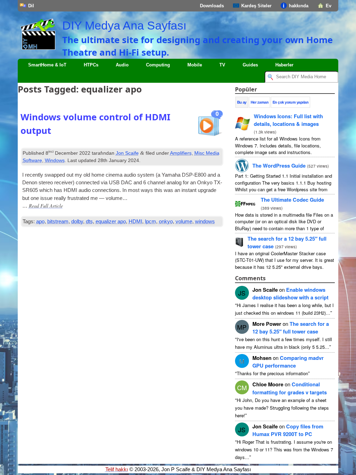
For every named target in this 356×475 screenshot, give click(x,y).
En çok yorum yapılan (290, 102)
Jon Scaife (127, 153)
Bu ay (241, 102)
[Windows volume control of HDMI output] (210, 126)
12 (290, 327)
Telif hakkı (116, 469)
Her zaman (259, 102)
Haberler (284, 64)
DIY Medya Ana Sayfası (124, 25)
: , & (288, 120)
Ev (328, 5)
